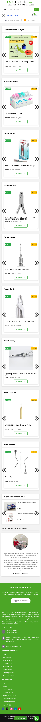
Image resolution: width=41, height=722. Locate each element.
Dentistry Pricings (9, 702)
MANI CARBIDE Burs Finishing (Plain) (18, 425)
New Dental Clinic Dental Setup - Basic (19, 62)
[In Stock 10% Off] (21, 99)
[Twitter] (7, 709)
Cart (37, 15)
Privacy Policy (7, 689)
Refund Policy (7, 670)
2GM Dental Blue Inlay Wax (26, 502)
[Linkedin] (15, 709)
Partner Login (7, 663)
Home (5, 683)
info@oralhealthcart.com (14, 646)
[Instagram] (11, 709)
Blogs (5, 686)
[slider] (21, 505)
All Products (30, 20)
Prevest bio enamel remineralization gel (20, 166)
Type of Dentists (8, 676)
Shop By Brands (13, 20)
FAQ (4, 654)
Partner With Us (8, 692)
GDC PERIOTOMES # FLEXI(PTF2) (17, 269)
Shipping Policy (8, 673)
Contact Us (7, 657)
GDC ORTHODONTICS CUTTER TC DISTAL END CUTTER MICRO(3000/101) (20, 218)
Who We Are (7, 660)
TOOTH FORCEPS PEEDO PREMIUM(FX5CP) (20, 321)
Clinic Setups (20, 718)
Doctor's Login (11, 15)
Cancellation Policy (9, 699)
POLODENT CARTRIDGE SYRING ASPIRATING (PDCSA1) (21, 374)
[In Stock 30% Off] (21, 202)
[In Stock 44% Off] (21, 47)
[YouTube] (19, 709)
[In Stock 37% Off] (21, 358)
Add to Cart (21, 70)
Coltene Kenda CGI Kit (13, 114)
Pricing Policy (7, 666)
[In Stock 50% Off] (21, 150)
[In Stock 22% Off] (21, 410)
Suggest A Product (20, 600)
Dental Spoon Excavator (14, 477)
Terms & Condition (9, 695)
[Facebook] (3, 709)
